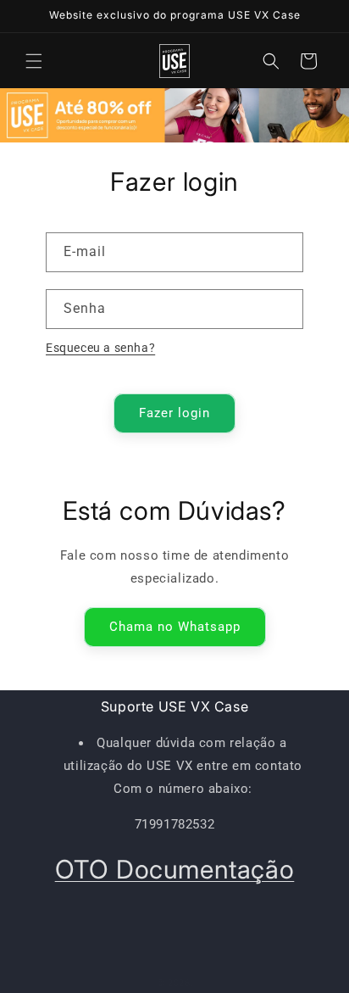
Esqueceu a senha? (100, 347)
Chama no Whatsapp (175, 626)
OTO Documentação (175, 869)
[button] (34, 61)
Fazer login (174, 413)
